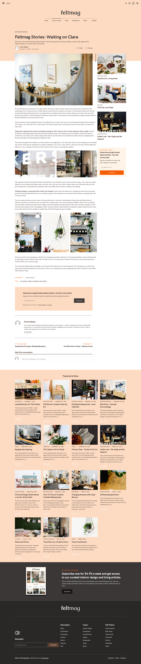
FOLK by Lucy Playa (105, 107)
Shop (85, 20)
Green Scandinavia (79, 542)
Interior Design (56, 20)
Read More (18, 418)
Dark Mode (3, 3)
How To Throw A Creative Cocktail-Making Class (53, 495)
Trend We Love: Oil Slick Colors (55, 542)
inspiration (35, 281)
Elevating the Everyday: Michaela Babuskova (30, 346)
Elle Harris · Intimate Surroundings (108, 405)
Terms (50, 305)
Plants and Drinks (22, 542)
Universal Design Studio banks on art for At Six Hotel (27, 495)
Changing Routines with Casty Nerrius (83, 495)
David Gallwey (24, 47)
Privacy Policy (42, 305)
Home (46, 20)
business (24, 281)
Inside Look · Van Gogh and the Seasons (109, 137)
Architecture (76, 20)
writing (45, 281)
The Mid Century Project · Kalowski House (78, 346)
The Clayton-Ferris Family (53, 449)
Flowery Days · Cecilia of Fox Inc (84, 449)
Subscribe (79, 300)
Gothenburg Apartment (109, 494)
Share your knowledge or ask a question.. (34, 359)
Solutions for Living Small (107, 78)
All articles (28, 332)
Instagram (129, 3)
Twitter (126, 3)
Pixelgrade (45, 658)
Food (66, 20)
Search (137, 3)
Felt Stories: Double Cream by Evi (55, 405)
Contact (94, 20)
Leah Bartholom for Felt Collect (27, 404)
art (21, 281)
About (8, 3)
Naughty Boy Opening (23, 449)
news (40, 281)
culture (30, 281)
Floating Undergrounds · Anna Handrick (83, 405)
